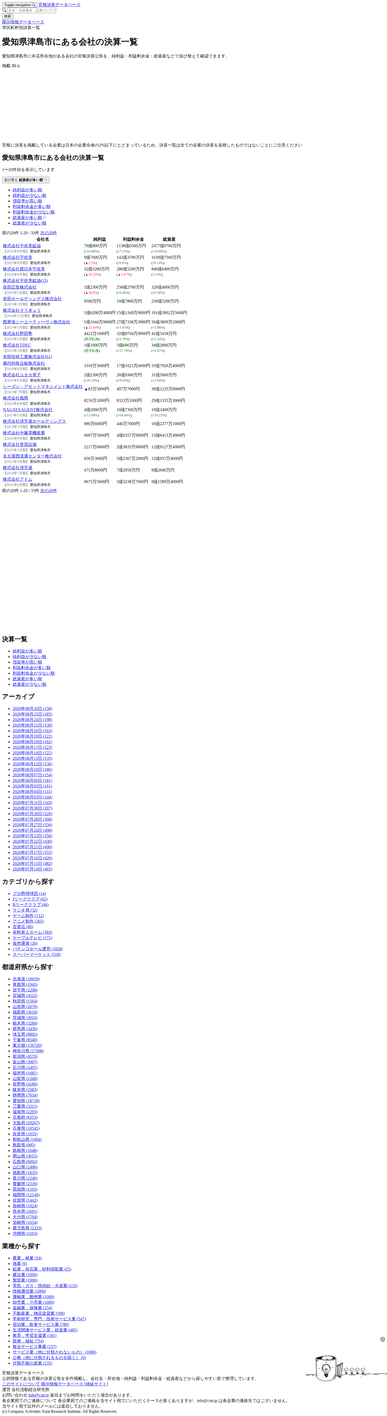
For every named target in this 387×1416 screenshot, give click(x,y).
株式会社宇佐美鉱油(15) (25, 280)
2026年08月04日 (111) (32, 791)
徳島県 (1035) (25, 1172)
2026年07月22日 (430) (32, 841)
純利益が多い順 (27, 651)
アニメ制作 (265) (28, 921)
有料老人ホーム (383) (32, 932)
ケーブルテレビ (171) (32, 938)
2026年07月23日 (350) (32, 836)
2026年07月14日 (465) (32, 869)
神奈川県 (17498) (28, 1051)
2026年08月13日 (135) (32, 758)
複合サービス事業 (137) (34, 1346)
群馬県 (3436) (25, 1028)
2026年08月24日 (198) (32, 719)
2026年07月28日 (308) (32, 819)
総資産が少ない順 (29, 684)
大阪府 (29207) (26, 1123)
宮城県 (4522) (25, 995)
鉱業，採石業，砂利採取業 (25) (42, 1269)
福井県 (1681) (25, 1073)
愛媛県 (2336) (25, 1183)
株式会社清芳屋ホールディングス (34, 421)
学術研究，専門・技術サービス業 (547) (49, 1319)
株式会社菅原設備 (20, 444)
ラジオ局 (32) (25, 910)
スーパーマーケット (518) (37, 954)
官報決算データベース (59, 4)
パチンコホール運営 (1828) (38, 949)
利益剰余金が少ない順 (34, 673)
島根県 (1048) (25, 1150)
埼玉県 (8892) (25, 1034)
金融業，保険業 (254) (32, 1308)
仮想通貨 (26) (25, 943)
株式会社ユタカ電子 (22, 375)
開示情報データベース (23, 22)
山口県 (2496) (25, 1167)
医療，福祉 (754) (28, 1341)
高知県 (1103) (25, 1189)
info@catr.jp (38, 1395)
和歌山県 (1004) (27, 1139)
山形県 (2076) (25, 1006)
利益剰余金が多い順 (32, 667)
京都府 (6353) (25, 1117)
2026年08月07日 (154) (32, 775)
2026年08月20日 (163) (32, 730)
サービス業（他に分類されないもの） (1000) (54, 1352)
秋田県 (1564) (25, 1001)
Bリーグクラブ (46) (31, 904)
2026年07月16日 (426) (32, 858)
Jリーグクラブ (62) (30, 899)
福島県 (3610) (25, 1012)
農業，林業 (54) (27, 1258)
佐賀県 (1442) (25, 1200)
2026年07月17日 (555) (32, 852)
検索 (7, 16)
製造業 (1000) (25, 1280)
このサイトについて (21, 1384)
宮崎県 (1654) (25, 1222)
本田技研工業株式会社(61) (27, 356)
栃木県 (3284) (25, 1023)
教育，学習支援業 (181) (34, 1335)
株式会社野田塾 (17, 333)
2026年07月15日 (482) (32, 863)
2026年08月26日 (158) (32, 708)
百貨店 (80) (23, 926)
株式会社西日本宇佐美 (24, 269)
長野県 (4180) (25, 1084)
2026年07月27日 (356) (32, 825)
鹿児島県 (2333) (27, 1228)
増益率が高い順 (27, 662)
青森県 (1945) (25, 984)
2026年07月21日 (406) (32, 847)
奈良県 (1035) (25, 1134)
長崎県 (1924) (25, 1206)
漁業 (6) (20, 1263)
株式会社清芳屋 (17, 467)
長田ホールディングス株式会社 (32, 298)
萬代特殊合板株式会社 (24, 363)
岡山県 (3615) (25, 1156)
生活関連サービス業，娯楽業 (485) (45, 1330)
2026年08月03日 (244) (32, 797)
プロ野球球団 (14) (29, 893)
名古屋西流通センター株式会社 (32, 456)
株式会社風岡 (15, 398)
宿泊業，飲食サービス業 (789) (41, 1324)
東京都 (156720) (27, 1045)
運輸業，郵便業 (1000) (33, 1297)
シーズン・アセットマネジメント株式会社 (43, 386)
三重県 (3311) (25, 1106)
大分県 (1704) (25, 1217)
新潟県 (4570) (25, 1056)
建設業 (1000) (25, 1274)
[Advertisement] (160, 106)
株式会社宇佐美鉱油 (22, 246)
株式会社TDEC (17, 345)
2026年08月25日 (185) (32, 714)
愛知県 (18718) (26, 1100)
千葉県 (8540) (25, 1040)
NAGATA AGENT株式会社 (28, 409)
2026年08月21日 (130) (32, 725)
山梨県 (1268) (25, 1078)
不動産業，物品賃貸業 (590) (39, 1313)
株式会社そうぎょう (22, 310)
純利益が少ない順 (29, 656)
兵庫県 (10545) (26, 1128)
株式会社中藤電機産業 (24, 433)
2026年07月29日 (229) (32, 813)
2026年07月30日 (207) (32, 808)
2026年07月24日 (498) (32, 830)
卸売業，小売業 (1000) (33, 1302)
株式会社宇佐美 (17, 257)
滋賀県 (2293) (25, 1112)
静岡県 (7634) (25, 1095)
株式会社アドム (17, 479)
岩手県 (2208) (25, 990)
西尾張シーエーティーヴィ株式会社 (36, 322)
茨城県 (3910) (25, 1017)
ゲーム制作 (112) (28, 915)
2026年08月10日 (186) (32, 769)
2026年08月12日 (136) (32, 764)
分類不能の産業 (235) (32, 1363)
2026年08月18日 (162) (32, 741)
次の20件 (48, 233)
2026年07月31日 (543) (32, 802)
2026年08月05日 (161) (32, 786)
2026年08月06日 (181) (32, 780)
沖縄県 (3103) (25, 1233)
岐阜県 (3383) (25, 1089)
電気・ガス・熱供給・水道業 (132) (45, 1285)
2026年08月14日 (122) (32, 753)
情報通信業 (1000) (29, 1291)
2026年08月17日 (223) (32, 747)
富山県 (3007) (25, 1062)
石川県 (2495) (25, 1067)
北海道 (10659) (26, 979)
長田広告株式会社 (20, 287)
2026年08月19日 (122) (32, 736)
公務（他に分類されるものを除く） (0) (49, 1357)
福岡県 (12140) (26, 1195)
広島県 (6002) (25, 1161)
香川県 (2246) (25, 1178)
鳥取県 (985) (24, 1145)
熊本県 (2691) (25, 1211)
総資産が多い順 (27, 679)
